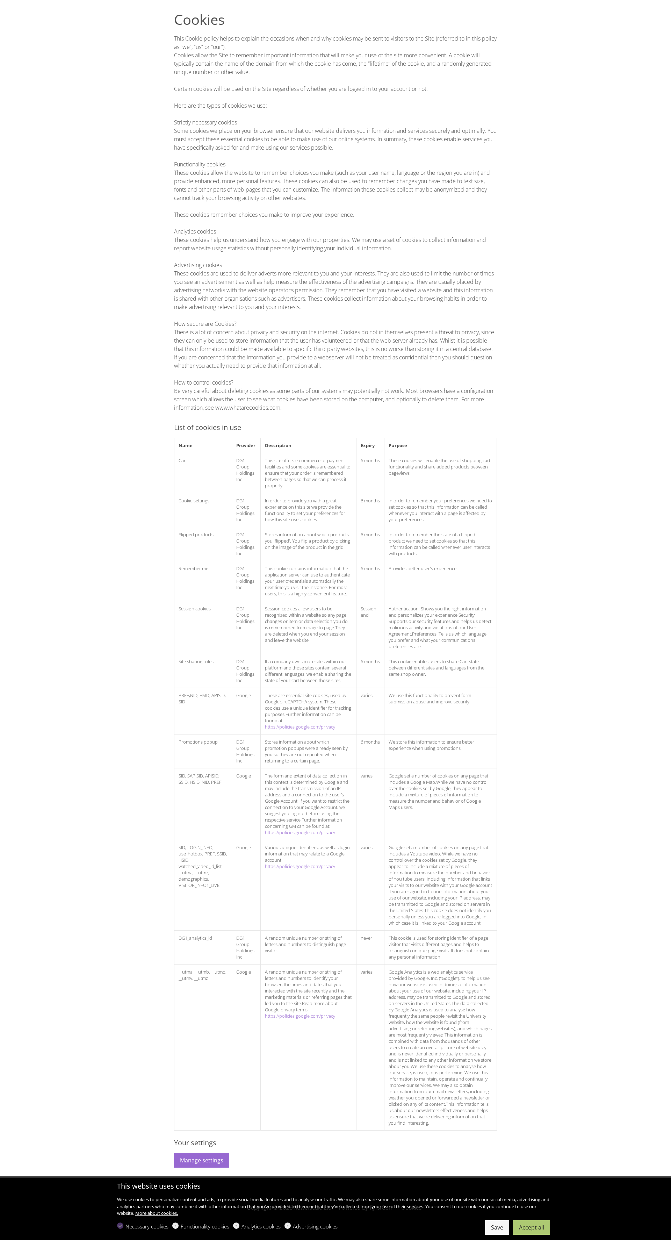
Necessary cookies (146, 1226)
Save (497, 1227)
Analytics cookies (261, 1226)
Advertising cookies (315, 1226)
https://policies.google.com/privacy (300, 727)
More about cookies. (156, 1213)
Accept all (531, 1227)
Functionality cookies (205, 1226)
